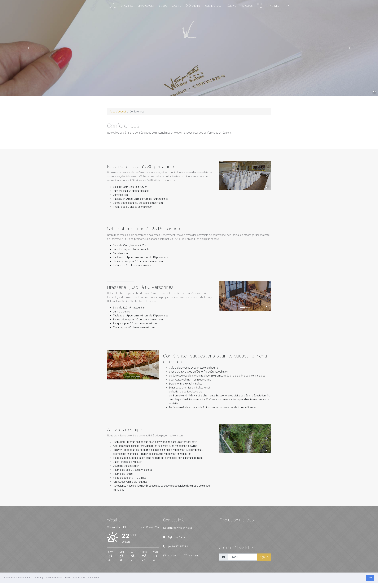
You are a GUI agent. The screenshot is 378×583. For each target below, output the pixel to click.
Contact (172, 555)
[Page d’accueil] (189, 29)
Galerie (176, 5)
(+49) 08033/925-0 (178, 546)
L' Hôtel (112, 6)
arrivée (274, 5)
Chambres (127, 5)
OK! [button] (370, 578)
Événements (193, 5)
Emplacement (146, 5)
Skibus (163, 5)
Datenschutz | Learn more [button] (85, 577)
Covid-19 (261, 6)
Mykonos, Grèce (176, 537)
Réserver (231, 5)
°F (135, 534)
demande (194, 555)
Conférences (213, 5)
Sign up (264, 557)
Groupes (247, 5)
